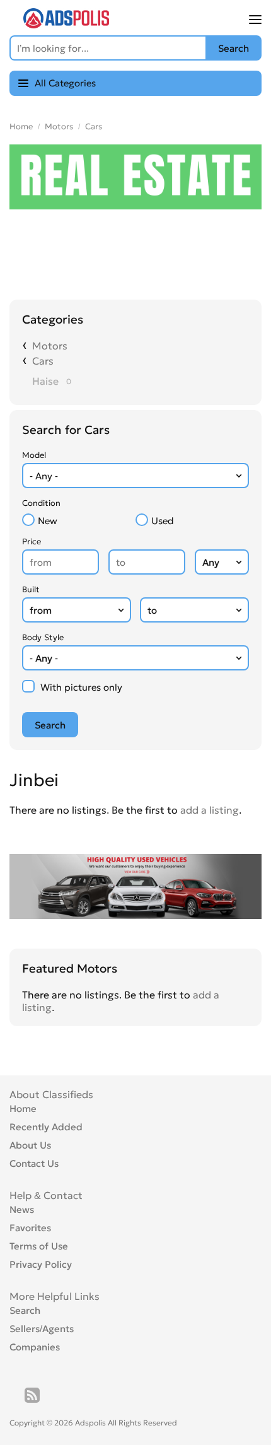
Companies (34, 1347)
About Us (30, 1145)
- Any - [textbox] (44, 476)
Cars (93, 126)
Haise (45, 381)
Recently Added (46, 1127)
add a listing (209, 810)
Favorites (30, 1228)
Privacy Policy (40, 1264)
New (47, 521)
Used (162, 521)
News (21, 1209)
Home (21, 126)
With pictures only (81, 687)
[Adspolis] (66, 24)
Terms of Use (38, 1246)
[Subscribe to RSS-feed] (32, 1395)
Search (24, 1310)
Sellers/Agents (41, 1329)
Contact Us (34, 1163)
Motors (59, 126)
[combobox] (135, 475)
